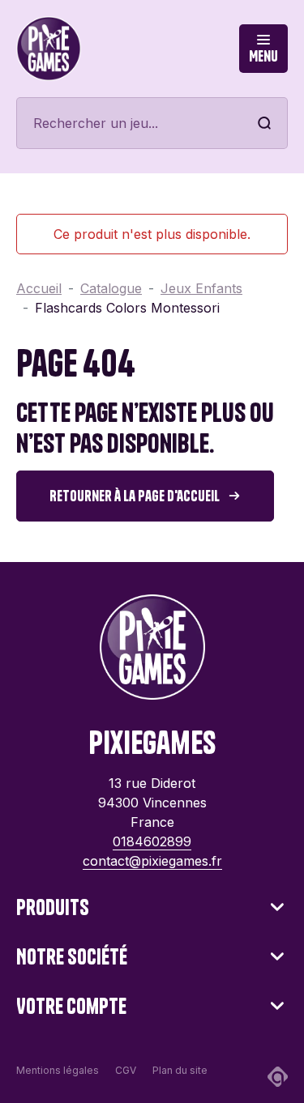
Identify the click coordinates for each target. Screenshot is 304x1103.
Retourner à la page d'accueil (134, 496)
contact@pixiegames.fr (152, 861)
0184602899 (152, 841)
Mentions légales (57, 1070)
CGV (125, 1070)
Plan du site (180, 1070)
